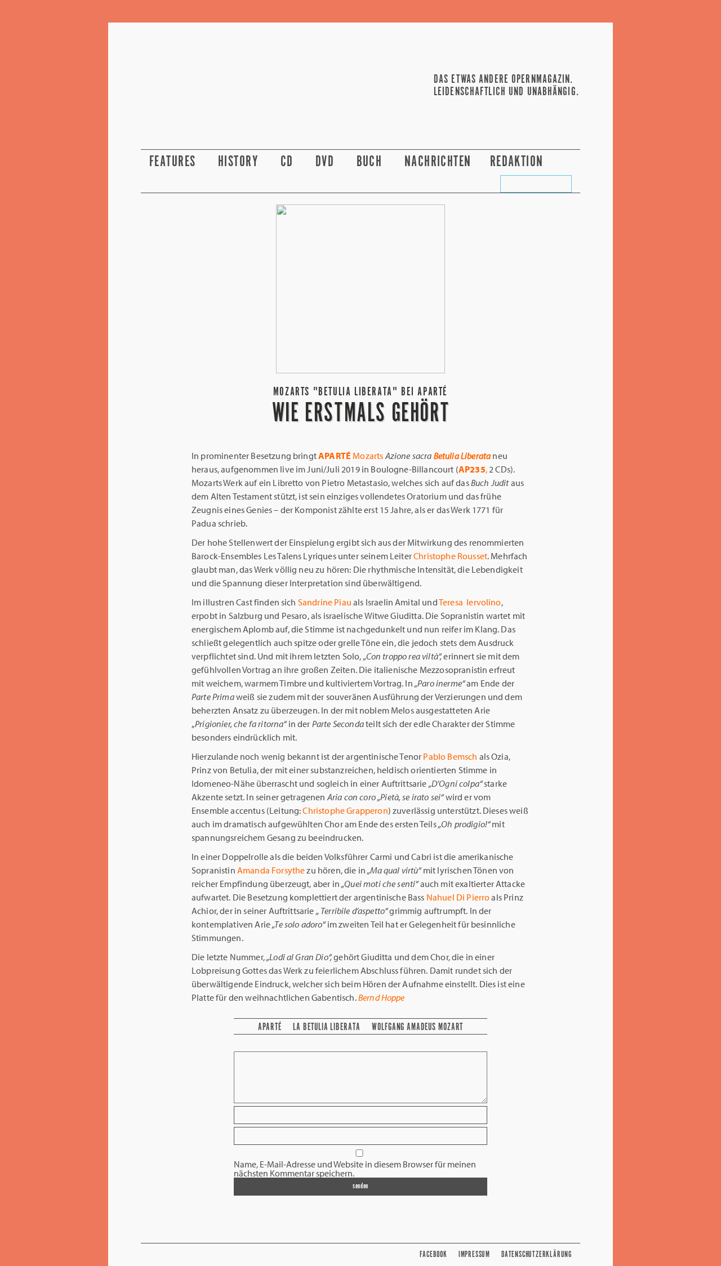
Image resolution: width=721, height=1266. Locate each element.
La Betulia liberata (326, 1027)
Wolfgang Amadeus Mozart (417, 1027)
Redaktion (518, 162)
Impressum (474, 1254)
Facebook (433, 1254)
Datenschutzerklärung (536, 1254)
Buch (371, 162)
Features (174, 162)
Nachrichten (437, 162)
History (240, 162)
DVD (326, 162)
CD (289, 162)
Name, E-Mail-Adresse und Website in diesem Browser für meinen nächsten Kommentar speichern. (355, 1168)
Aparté (270, 1027)
